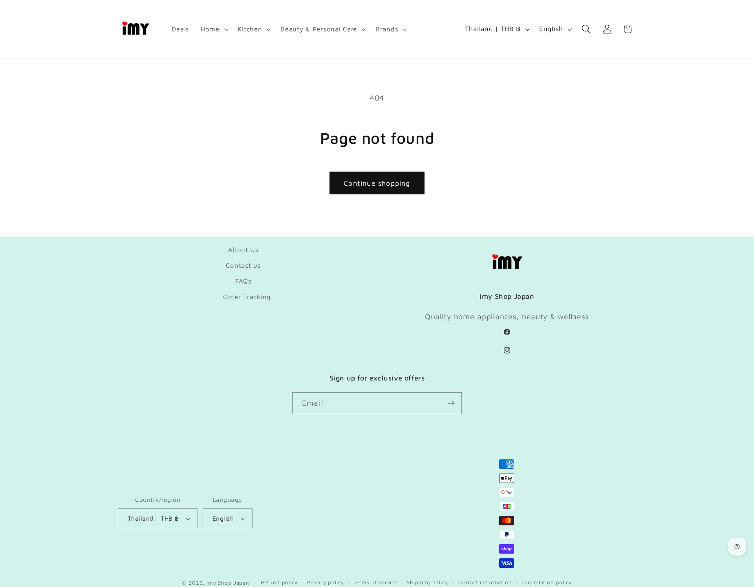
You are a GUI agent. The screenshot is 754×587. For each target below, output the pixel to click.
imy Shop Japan (228, 583)
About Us (243, 250)
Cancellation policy (547, 582)
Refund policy (279, 582)
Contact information (485, 582)
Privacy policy (325, 582)
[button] (213, 29)
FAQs (243, 281)
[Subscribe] (451, 403)
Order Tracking (247, 297)
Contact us (243, 265)
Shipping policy (427, 582)
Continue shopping (377, 183)
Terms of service (375, 582)
